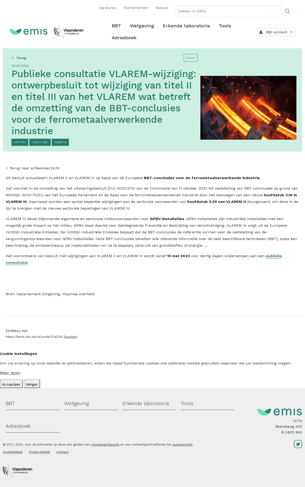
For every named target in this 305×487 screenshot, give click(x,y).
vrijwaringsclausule (105, 444)
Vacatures (107, 7)
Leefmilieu (20, 142)
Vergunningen (40, 142)
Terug (21, 58)
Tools (225, 26)
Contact (62, 452)
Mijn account (275, 32)
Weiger (32, 384)
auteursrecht (183, 444)
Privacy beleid (39, 452)
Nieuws (162, 7)
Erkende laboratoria (186, 26)
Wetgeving (142, 26)
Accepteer (11, 384)
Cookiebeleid (12, 452)
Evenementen (136, 7)
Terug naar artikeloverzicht (34, 168)
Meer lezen (10, 372)
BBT (116, 26)
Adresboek (124, 37)
